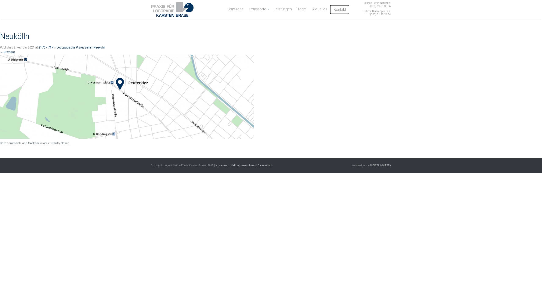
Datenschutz (265, 165)
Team (302, 9)
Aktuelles (319, 9)
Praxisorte (257, 9)
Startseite (235, 9)
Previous (7, 52)
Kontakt (339, 9)
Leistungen (283, 9)
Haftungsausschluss (243, 165)
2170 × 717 (46, 47)
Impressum (222, 165)
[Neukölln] (127, 97)
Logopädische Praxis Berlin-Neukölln (81, 47)
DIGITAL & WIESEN (380, 165)
